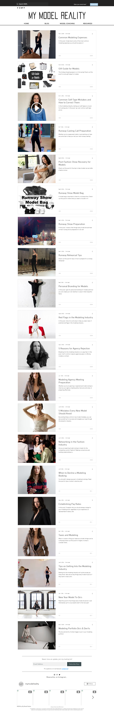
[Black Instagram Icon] (54, 678)
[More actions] (93, 34)
